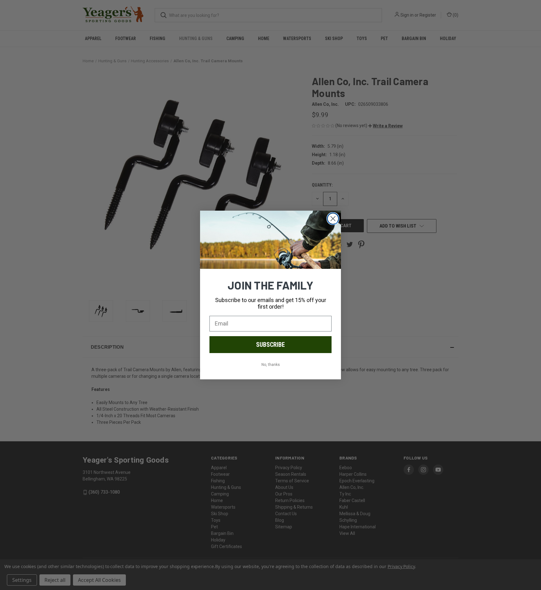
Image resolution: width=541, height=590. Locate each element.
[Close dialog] (332, 218)
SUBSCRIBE (270, 344)
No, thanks (270, 364)
